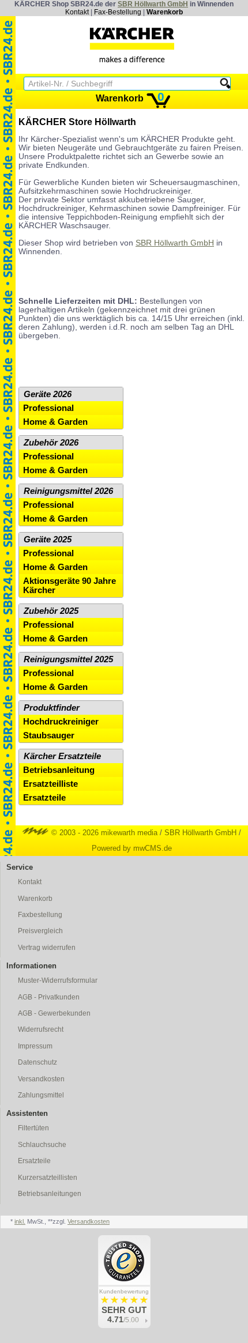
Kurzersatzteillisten (47, 1178)
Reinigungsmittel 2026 (68, 491)
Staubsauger (48, 735)
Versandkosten (41, 1079)
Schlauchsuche (42, 1145)
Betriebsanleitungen (49, 1194)
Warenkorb (164, 12)
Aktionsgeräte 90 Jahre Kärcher (69, 585)
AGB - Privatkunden (49, 997)
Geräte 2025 (48, 539)
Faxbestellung (40, 915)
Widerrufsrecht (40, 1029)
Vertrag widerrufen (47, 948)
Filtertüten (33, 1128)
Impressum (35, 1046)
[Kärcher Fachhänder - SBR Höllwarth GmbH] (132, 45)
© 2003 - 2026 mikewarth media (103, 832)
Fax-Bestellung (117, 12)
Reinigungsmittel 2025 (68, 659)
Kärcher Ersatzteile (62, 756)
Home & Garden (55, 422)
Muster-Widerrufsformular (57, 980)
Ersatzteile (44, 797)
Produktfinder (52, 707)
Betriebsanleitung (59, 770)
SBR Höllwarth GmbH (153, 4)
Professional (48, 408)
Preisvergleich (40, 931)
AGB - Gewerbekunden (54, 1013)
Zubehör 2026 (51, 442)
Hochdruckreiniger (61, 721)
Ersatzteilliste (50, 784)
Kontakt (77, 12)
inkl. (19, 1221)
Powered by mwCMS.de (132, 848)
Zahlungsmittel (41, 1095)
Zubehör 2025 (51, 611)
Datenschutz (37, 1062)
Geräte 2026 (48, 394)
